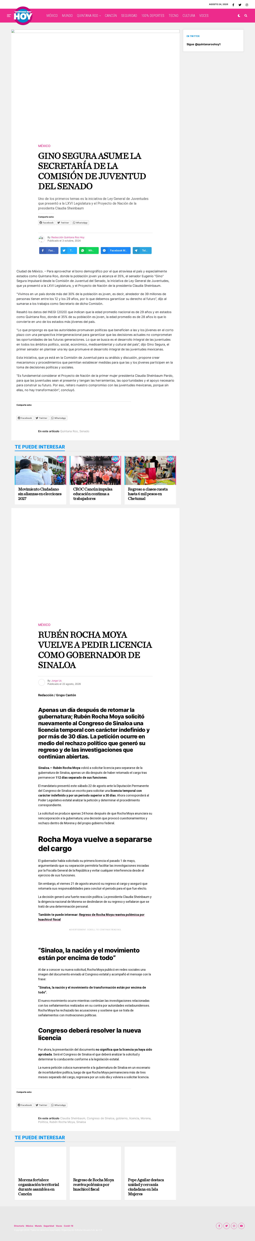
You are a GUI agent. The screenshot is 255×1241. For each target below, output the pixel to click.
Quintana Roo (69, 431)
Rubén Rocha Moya (62, 1122)
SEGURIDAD (129, 16)
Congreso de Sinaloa (100, 1118)
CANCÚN (111, 16)
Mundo (38, 1226)
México (29, 1226)
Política (43, 1122)
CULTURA (189, 16)
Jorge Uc (56, 680)
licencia (134, 1118)
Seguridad (49, 1226)
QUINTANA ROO (87, 16)
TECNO (173, 16)
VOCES (204, 16)
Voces (59, 1226)
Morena (146, 1118)
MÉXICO (52, 16)
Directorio (19, 1226)
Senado (84, 431)
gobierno (122, 1118)
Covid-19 (68, 1226)
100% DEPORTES (152, 16)
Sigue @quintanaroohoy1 (204, 44)
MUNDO (67, 16)
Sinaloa (81, 1122)
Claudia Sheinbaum (72, 1118)
